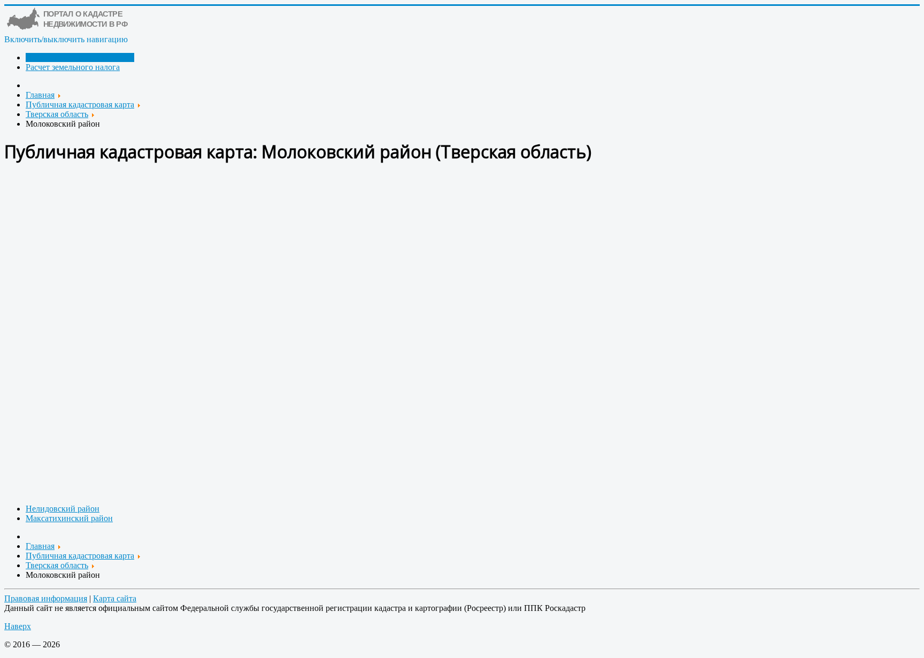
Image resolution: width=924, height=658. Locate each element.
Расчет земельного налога (73, 67)
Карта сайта (114, 598)
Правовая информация (45, 598)
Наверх (17, 626)
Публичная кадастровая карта (80, 57)
